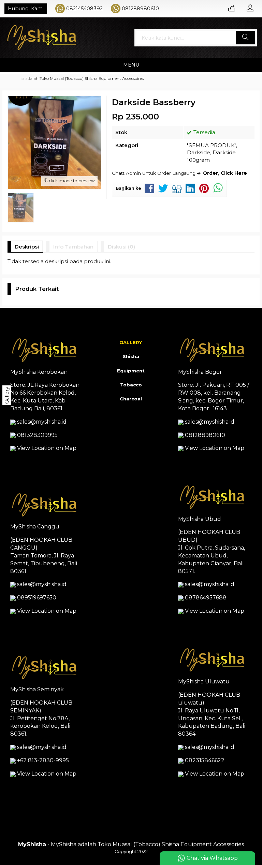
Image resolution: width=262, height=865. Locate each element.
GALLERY (130, 342)
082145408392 (84, 8)
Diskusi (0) (121, 246)
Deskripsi (27, 246)
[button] (245, 37)
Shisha (131, 356)
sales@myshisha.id (42, 422)
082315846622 (204, 760)
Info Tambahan (73, 246)
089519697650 (36, 597)
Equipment (131, 370)
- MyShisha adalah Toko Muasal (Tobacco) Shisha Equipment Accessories (131, 844)
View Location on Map (46, 448)
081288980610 (140, 8)
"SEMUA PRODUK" (211, 145)
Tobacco (131, 384)
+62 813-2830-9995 (43, 760)
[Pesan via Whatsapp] (231, 8)
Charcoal (131, 398)
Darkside (198, 152)
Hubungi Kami (26, 8)
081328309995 (37, 435)
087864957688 (206, 597)
